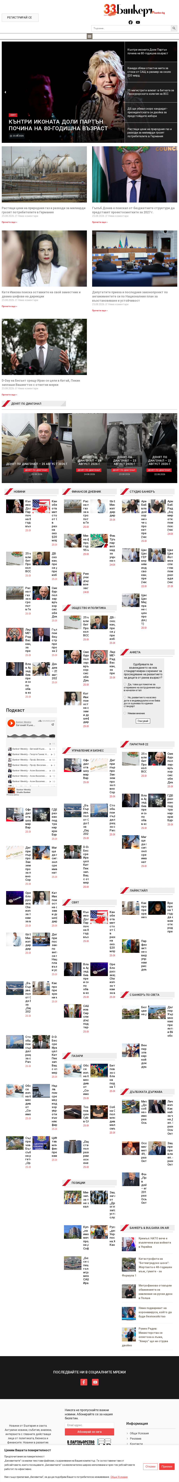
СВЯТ (75, 902)
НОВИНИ (19, 491)
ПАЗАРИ (77, 1056)
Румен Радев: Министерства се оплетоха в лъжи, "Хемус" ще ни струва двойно (145, 1337)
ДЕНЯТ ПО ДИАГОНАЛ (26, 403)
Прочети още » (9, 222)
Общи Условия (119, 1477)
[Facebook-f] (83, 1382)
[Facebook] (131, 22)
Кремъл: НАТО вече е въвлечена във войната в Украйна (155, 1242)
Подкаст (15, 710)
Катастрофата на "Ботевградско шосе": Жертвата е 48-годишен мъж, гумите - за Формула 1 (147, 1267)
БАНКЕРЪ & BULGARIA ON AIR (149, 1228)
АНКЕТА (135, 652)
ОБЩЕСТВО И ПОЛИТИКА (89, 608)
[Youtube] (138, 22)
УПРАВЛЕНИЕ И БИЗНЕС (88, 750)
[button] (89, 36)
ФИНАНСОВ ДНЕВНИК (86, 491)
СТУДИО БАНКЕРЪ (142, 491)
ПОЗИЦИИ (78, 1183)
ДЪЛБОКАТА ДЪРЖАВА (146, 1092)
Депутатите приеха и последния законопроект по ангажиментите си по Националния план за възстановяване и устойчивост (130, 296)
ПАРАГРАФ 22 (139, 744)
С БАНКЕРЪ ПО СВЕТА (144, 994)
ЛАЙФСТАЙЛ (139, 890)
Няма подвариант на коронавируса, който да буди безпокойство (155, 1312)
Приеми (167, 1466)
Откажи (150, 1466)
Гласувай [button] (143, 721)
